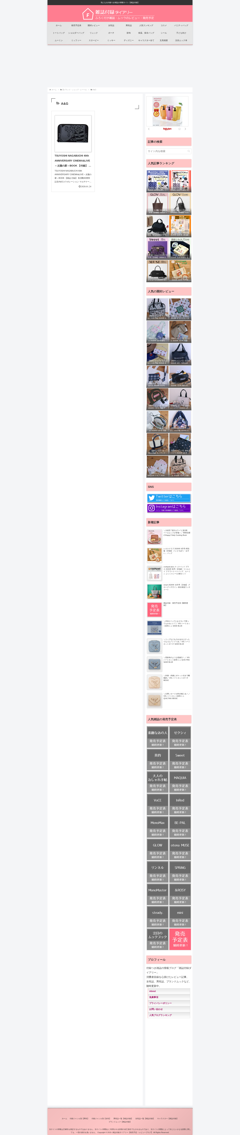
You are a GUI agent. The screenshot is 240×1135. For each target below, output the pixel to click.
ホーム (64, 1119)
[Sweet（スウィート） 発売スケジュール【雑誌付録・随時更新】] (180, 759)
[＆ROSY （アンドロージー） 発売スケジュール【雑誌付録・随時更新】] (180, 894)
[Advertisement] (120, 64)
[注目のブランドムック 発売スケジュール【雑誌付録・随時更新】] (157, 939)
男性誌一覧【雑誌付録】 (123, 1119)
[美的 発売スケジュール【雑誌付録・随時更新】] (157, 759)
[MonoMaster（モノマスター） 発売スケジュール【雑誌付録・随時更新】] (157, 894)
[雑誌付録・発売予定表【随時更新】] (180, 939)
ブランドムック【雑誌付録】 (120, 1122)
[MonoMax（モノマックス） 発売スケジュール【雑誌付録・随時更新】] (157, 827)
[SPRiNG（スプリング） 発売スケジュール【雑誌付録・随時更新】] (180, 872)
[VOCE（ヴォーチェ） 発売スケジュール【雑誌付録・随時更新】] (157, 804)
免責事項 (153, 997)
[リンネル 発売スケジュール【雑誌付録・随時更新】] (157, 872)
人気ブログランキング (160, 1015)
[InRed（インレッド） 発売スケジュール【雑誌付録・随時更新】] (180, 804)
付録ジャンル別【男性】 (79, 1119)
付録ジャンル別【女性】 (101, 1119)
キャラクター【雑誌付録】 (167, 1119)
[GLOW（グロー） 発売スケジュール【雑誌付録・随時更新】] (157, 849)
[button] (189, 151)
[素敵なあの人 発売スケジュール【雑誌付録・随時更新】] (157, 737)
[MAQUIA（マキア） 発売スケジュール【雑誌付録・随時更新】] (180, 782)
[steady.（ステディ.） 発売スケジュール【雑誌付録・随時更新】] (157, 917)
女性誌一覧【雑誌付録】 (145, 1119)
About (152, 991)
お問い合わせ (156, 1009)
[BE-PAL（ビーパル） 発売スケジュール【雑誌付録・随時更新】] (180, 827)
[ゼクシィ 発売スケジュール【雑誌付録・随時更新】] (180, 737)
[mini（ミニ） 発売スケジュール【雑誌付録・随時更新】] (180, 917)
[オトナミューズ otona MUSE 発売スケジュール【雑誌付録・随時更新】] (180, 849)
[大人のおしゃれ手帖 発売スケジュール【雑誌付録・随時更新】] (157, 782)
